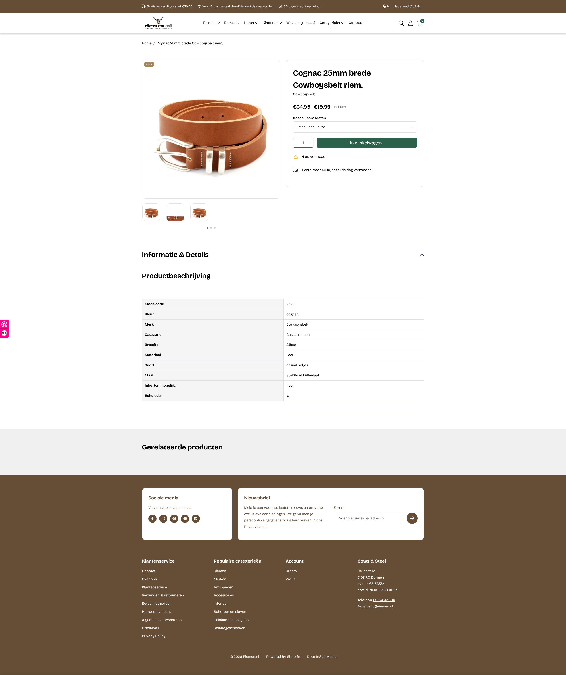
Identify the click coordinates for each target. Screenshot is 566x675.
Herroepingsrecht (156, 611)
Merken (220, 579)
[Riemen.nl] (158, 23)
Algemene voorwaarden (162, 620)
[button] (401, 23)
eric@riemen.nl (380, 606)
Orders (291, 571)
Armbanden (223, 587)
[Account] (410, 23)
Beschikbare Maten (309, 118)
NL (403, 6)
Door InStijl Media (322, 656)
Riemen (220, 571)
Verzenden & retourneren (163, 595)
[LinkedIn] (196, 519)
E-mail (339, 507)
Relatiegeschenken (229, 628)
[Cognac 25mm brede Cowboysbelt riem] (211, 129)
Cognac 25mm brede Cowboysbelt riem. (190, 43)
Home (147, 43)
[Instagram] (163, 519)
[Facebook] (152, 519)
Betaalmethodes (155, 603)
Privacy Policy (153, 636)
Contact (148, 571)
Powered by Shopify (283, 656)
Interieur (221, 603)
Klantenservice (154, 587)
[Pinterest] (174, 519)
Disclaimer (150, 628)
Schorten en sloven (230, 611)
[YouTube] (185, 519)
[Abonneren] (412, 518)
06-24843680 (384, 600)
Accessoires (224, 595)
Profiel (291, 579)
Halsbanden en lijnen (231, 620)
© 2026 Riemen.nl (244, 656)
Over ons (149, 579)
